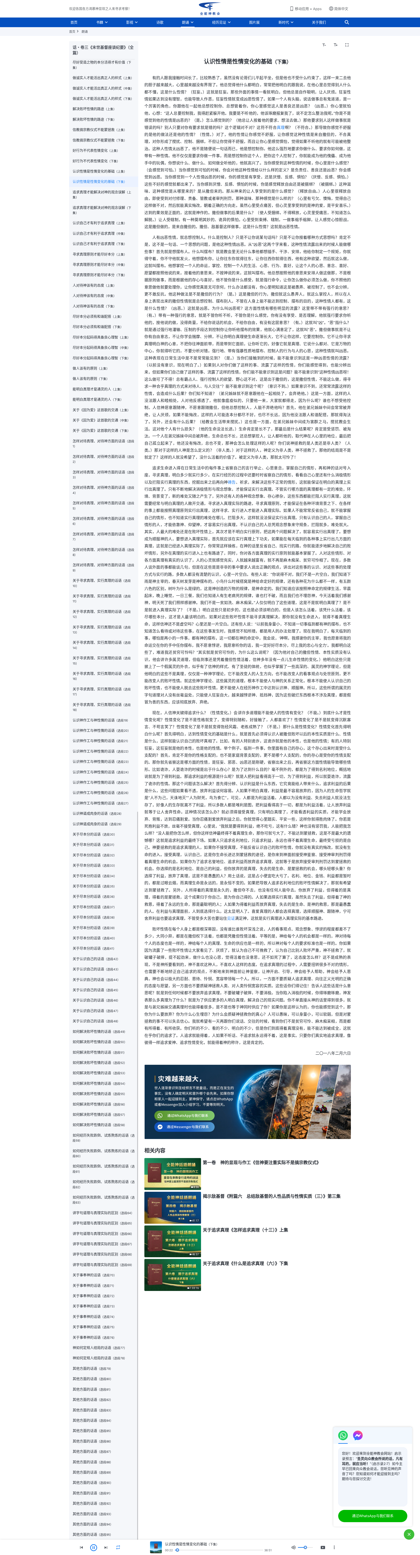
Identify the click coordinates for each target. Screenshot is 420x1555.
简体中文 (341, 9)
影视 (129, 22)
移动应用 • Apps (308, 9)
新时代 (283, 22)
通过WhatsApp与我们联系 (373, 1516)
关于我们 (319, 22)
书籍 (99, 22)
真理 (281, 127)
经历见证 (219, 22)
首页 (73, 22)
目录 (150, 45)
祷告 (232, 482)
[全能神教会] (210, 9)
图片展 (254, 22)
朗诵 (185, 22)
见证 (231, 918)
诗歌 (159, 22)
